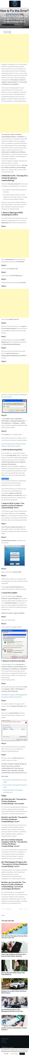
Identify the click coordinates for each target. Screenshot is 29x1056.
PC (7, 24)
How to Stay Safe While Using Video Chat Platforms (14, 968)
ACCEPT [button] (22, 1053)
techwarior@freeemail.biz (7, 1047)
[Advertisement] (14, 48)
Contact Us (4, 1042)
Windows (11, 24)
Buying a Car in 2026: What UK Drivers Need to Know (14, 986)
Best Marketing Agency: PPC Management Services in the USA (14, 1005)
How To (4, 24)
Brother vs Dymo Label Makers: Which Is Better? (14, 1023)
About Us (3, 1040)
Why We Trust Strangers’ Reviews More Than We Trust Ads (14, 931)
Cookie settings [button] (14, 1053)
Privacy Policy (4, 1039)
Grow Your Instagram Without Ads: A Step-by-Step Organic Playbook (14, 949)
